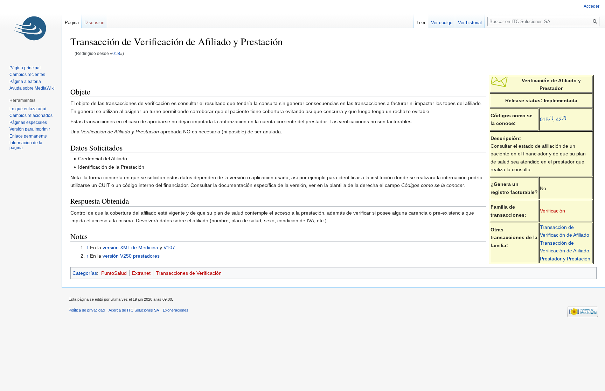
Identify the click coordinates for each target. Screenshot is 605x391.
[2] (564, 117)
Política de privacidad (87, 310)
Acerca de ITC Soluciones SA (134, 310)
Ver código (441, 22)
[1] (551, 117)
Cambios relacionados (31, 115)
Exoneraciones (175, 310)
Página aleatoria (25, 81)
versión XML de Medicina (130, 247)
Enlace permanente (28, 136)
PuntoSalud (114, 273)
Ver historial (470, 22)
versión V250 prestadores (131, 256)
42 (559, 119)
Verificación (552, 211)
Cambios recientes (27, 74)
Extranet (141, 273)
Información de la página (25, 145)
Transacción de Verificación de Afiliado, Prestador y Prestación (565, 250)
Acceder (591, 6)
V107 (169, 247)
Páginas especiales (28, 122)
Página (72, 22)
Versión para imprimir (29, 129)
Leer (421, 22)
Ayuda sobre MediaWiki (32, 88)
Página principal (25, 67)
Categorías (84, 273)
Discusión (94, 22)
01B (116, 53)
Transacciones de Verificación (189, 273)
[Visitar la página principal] (31, 28)
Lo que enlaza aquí (27, 108)
